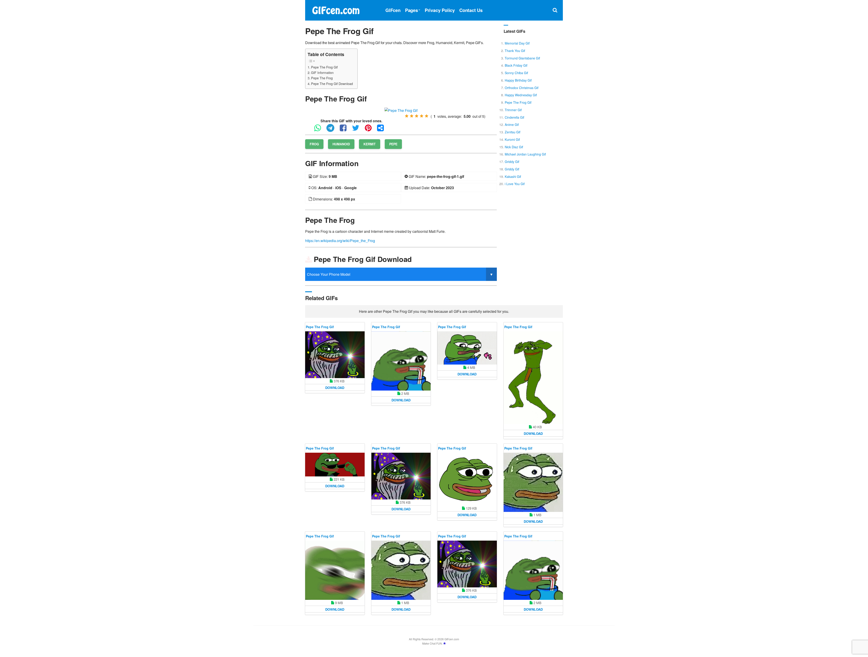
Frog (314, 144)
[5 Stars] (426, 116)
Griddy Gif (512, 161)
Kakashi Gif (513, 176)
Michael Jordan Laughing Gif (525, 154)
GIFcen (393, 10)
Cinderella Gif (514, 117)
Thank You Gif (515, 50)
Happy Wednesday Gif (521, 95)
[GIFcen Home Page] (336, 9)
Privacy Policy (440, 10)
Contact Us (471, 10)
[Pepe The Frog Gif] (400, 110)
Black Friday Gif (516, 65)
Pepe (393, 144)
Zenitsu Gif (512, 132)
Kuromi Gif (512, 139)
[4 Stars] (421, 116)
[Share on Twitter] (358, 129)
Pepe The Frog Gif (324, 67)
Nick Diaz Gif (514, 147)
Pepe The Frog (322, 77)
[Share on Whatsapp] (320, 129)
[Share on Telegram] (332, 129)
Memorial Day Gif (517, 43)
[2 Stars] (411, 116)
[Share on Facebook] (345, 129)
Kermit (369, 144)
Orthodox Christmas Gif (521, 87)
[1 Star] (406, 116)
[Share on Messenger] (382, 129)
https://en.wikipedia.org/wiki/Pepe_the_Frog (340, 240)
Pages (411, 10)
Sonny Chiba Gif (516, 73)
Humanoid (341, 144)
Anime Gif (512, 124)
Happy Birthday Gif (518, 80)
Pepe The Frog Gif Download (332, 83)
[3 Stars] (416, 116)
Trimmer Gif (513, 110)
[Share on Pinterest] (370, 129)
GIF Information (322, 72)
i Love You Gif (515, 183)
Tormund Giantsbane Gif (522, 58)
